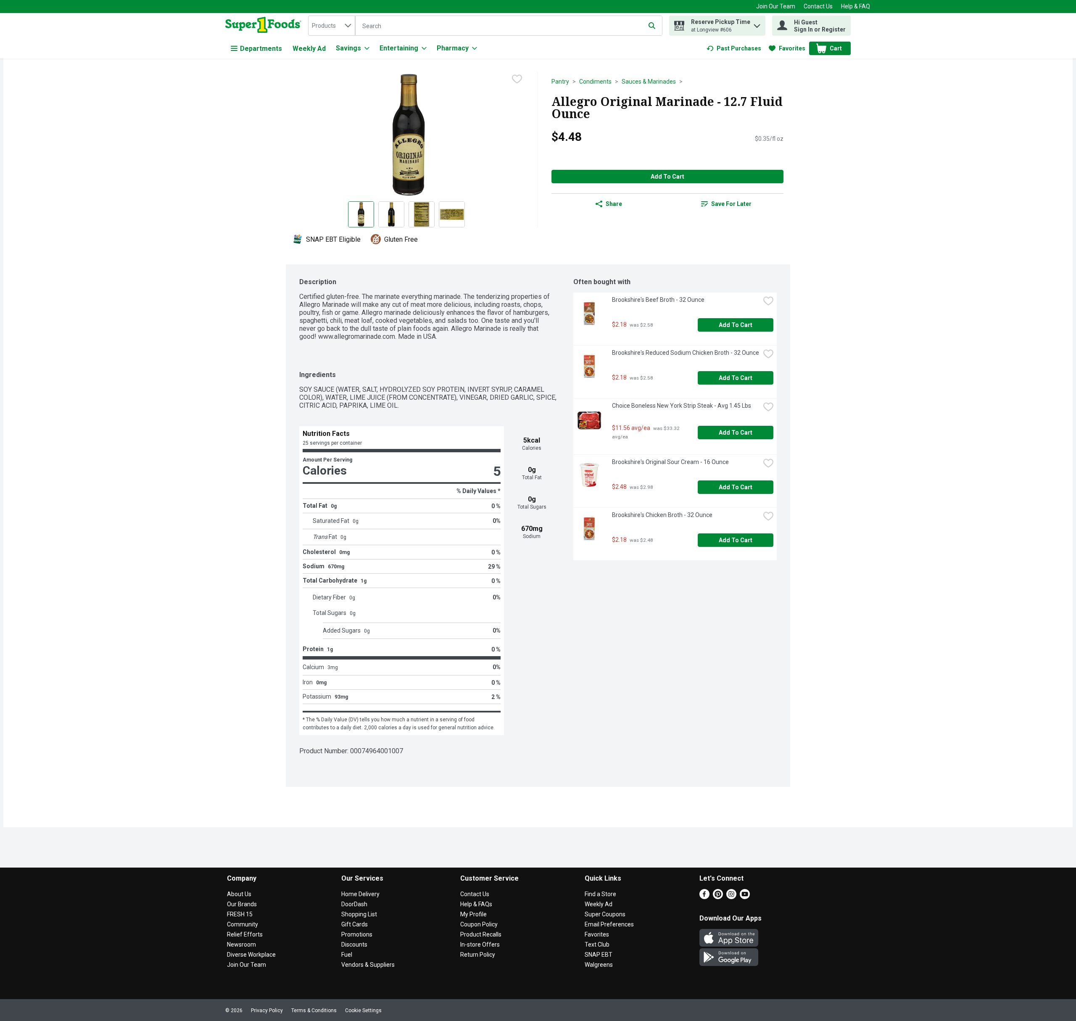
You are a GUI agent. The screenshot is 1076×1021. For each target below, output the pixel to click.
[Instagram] (731, 897)
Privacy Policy (267, 1010)
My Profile (473, 914)
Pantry (560, 81)
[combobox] (331, 26)
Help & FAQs (476, 904)
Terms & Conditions (314, 1010)
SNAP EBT (598, 954)
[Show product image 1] (361, 214)
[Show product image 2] (391, 214)
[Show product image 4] (452, 214)
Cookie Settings (363, 1010)
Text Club (597, 944)
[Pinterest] (718, 897)
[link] (734, 48)
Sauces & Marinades (649, 81)
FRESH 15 (240, 914)
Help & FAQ (855, 6)
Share (614, 204)
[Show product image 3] (422, 214)
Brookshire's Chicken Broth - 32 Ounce (662, 515)
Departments (261, 49)
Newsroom (241, 944)
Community (242, 924)
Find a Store (600, 894)
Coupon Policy (479, 924)
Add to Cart (667, 176)
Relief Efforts (245, 934)
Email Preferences (609, 924)
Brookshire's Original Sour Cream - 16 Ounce (670, 462)
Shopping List (359, 914)
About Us (239, 894)
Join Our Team (775, 6)
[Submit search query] (652, 25)
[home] (265, 25)
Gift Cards (354, 924)
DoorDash (354, 904)
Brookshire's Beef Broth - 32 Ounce (658, 299)
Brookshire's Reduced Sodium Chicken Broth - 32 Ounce (685, 352)
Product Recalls (480, 934)
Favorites (597, 934)
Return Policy (477, 954)
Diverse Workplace (251, 954)
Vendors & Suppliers (368, 964)
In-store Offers (480, 944)
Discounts (354, 944)
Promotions (356, 934)
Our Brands (242, 904)
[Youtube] (745, 897)
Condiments (595, 81)
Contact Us (818, 6)
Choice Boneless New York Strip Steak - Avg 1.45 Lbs (681, 405)
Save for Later (731, 204)
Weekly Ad (309, 49)
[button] (757, 24)
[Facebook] (704, 897)
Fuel (346, 954)
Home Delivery (360, 894)
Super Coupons (605, 914)
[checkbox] (517, 79)
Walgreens (599, 964)
